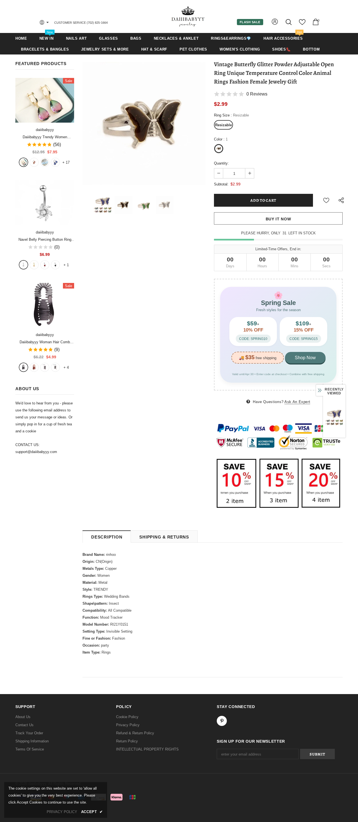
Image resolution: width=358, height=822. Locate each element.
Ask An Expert (297, 402)
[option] (144, 123)
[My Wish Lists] (302, 24)
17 (66, 162)
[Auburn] (34, 367)
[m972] (45, 162)
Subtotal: (221, 184)
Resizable (223, 125)
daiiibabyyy (45, 130)
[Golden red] (34, 162)
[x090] (23, 162)
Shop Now (305, 357)
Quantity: (221, 163)
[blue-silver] (55, 162)
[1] (23, 265)
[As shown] (45, 367)
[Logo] (188, 16)
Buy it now (278, 219)
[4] (55, 265)
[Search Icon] (289, 22)
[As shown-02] (55, 367)
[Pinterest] (222, 721)
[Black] (23, 367)
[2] (34, 265)
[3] (45, 265)
